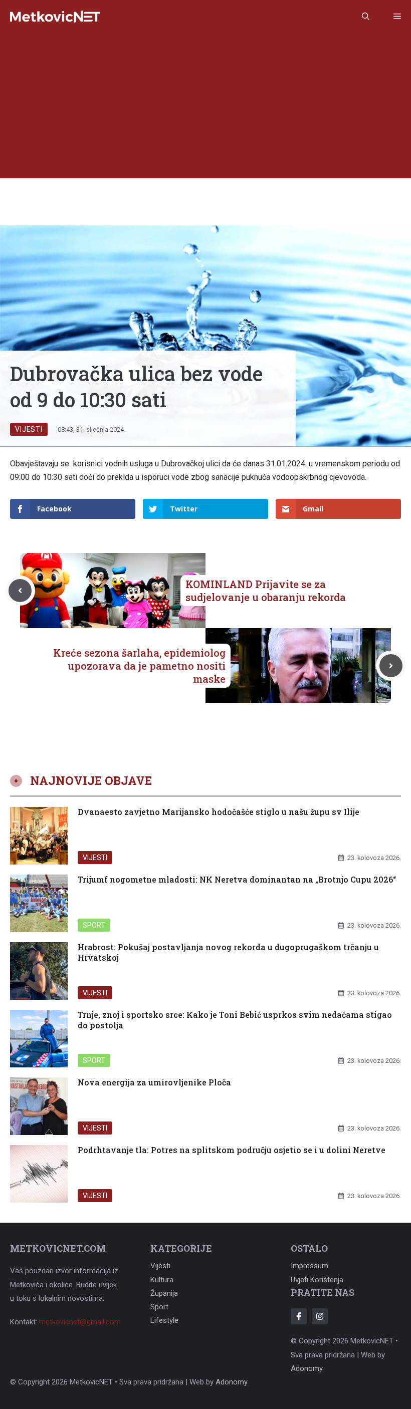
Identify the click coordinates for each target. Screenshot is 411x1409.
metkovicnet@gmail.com (80, 1321)
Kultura (161, 1279)
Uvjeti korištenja (317, 1279)
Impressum (309, 1265)
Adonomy (307, 1368)
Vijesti (29, 429)
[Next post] (391, 666)
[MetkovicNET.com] (55, 17)
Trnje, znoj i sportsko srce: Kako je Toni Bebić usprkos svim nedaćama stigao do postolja (235, 1019)
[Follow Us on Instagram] (320, 1316)
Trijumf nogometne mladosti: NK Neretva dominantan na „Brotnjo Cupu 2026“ (237, 879)
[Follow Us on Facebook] (299, 1316)
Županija (164, 1293)
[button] (365, 16)
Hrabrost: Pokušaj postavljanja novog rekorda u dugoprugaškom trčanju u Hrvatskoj (228, 952)
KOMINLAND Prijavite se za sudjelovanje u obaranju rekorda (265, 591)
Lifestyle (164, 1320)
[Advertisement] (205, 108)
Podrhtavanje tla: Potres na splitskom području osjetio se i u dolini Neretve (231, 1150)
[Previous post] (20, 591)
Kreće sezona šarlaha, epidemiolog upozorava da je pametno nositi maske (139, 665)
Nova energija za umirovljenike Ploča (154, 1082)
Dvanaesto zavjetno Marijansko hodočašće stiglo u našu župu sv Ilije (218, 811)
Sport (94, 925)
